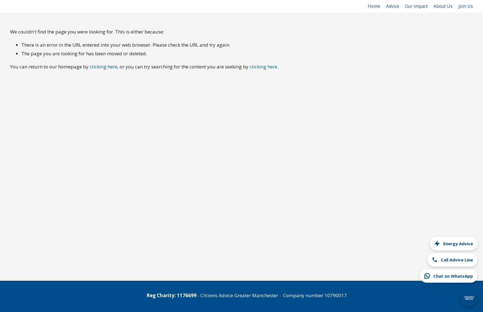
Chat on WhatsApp (453, 276)
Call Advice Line (457, 260)
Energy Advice (458, 243)
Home (374, 6)
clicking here (103, 66)
